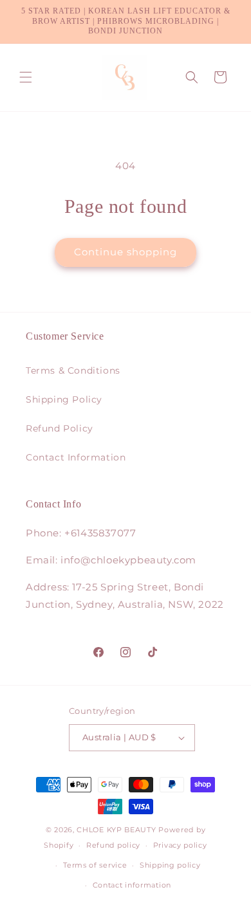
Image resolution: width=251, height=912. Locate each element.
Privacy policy (180, 845)
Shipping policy (170, 865)
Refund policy (113, 845)
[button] (26, 77)
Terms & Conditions (73, 370)
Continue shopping (125, 252)
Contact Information (76, 457)
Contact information (132, 884)
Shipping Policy (64, 399)
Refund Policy (59, 428)
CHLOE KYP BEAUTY (116, 829)
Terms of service (95, 865)
